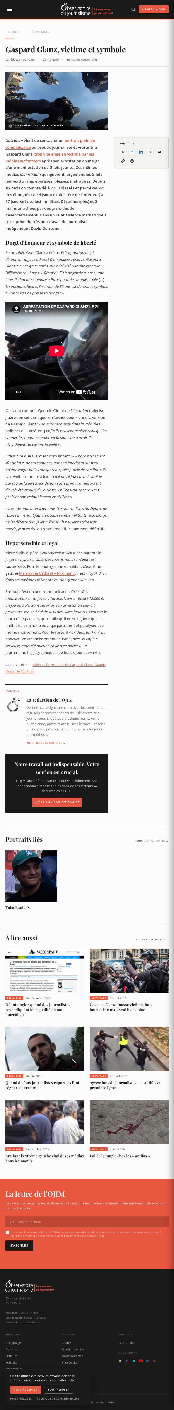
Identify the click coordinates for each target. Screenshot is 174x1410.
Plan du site (69, 1362)
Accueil (13, 31)
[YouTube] (141, 1361)
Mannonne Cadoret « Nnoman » (47, 573)
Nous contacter (72, 1356)
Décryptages (39, 31)
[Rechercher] (133, 9)
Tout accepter (25, 1390)
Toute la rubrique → (152, 939)
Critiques (11, 1356)
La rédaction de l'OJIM (20, 60)
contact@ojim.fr (32, 1322)
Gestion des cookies (102, 1402)
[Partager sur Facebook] (132, 152)
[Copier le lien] (123, 161)
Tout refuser (59, 1390)
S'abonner (19, 1245)
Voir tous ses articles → (46, 742)
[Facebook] (126, 1360)
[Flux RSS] (154, 1360)
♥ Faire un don (153, 9)
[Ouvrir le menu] (9, 9)
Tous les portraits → (152, 840)
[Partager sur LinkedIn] (141, 152)
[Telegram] (133, 1361)
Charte (66, 1343)
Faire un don (126, 1343)
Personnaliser (21, 1398)
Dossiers (11, 1349)
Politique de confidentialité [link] (58, 1398)
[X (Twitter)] (120, 1360)
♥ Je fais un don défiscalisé (56, 802)
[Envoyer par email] (159, 152)
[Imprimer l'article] (132, 161)
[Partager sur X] (123, 152)
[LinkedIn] (147, 1360)
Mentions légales (73, 1349)
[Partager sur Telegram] (150, 152)
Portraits (11, 1362)
